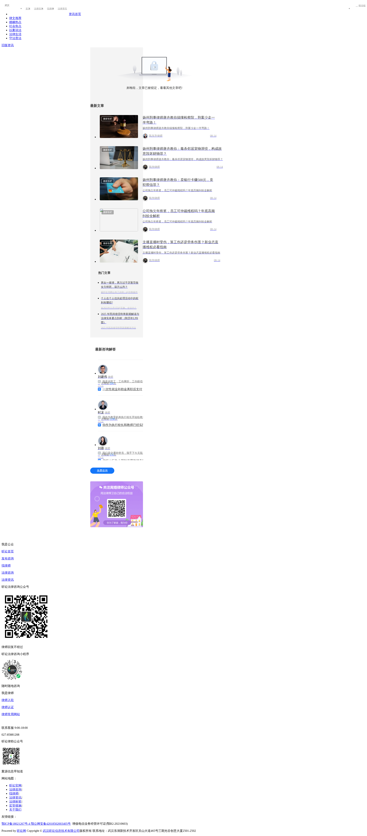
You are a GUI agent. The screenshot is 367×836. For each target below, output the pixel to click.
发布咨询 (8, 558)
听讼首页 (8, 551)
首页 (28, 8)
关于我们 (15, 809)
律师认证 (8, 707)
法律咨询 (38, 8)
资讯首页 (75, 14)
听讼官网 (15, 785)
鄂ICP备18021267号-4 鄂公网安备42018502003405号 (36, 823)
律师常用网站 (11, 714)
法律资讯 (62, 8)
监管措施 (15, 805)
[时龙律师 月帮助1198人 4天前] (124, 439)
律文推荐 (15, 18)
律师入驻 (8, 700)
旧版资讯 (8, 45)
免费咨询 (102, 470)
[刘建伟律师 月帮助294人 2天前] (124, 368)
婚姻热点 (15, 22)
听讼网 (21, 830)
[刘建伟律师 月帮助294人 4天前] (124, 403)
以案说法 (15, 30)
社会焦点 (15, 26)
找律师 (50, 8)
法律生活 (15, 34)
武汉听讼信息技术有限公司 (61, 830)
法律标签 (15, 801)
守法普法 (15, 38)
